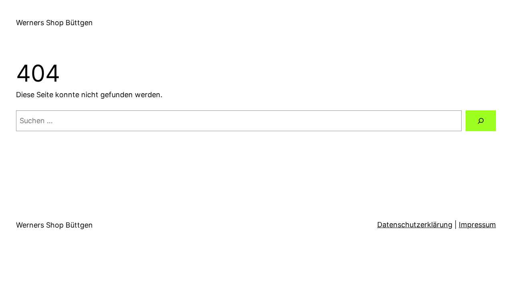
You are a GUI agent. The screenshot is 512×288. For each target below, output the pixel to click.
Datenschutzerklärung (414, 224)
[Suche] (481, 120)
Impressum (477, 224)
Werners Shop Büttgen (54, 22)
